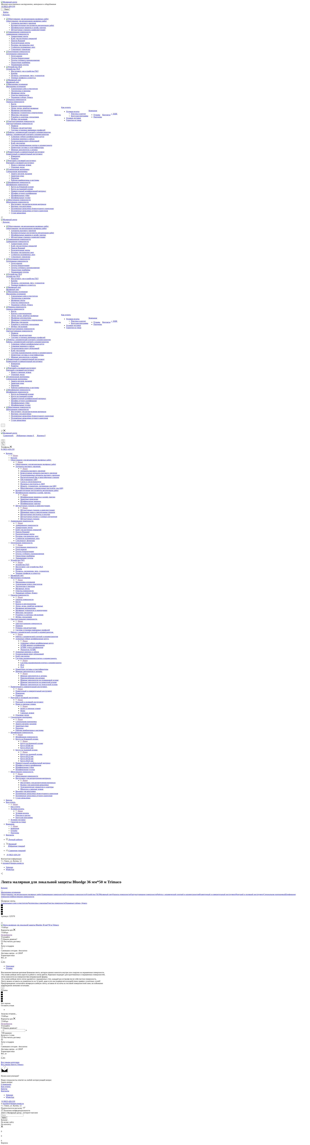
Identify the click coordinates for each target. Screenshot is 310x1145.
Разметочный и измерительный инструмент (34, 691)
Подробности (6, 935)
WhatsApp (10, 869)
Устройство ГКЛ (22, 565)
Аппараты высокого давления (32, 471)
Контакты (5, 1091)
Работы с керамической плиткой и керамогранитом (37, 636)
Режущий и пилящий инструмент (29, 702)
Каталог (14, 458)
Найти (4, 1118)
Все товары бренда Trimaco (12, 1064)
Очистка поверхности (56, 903)
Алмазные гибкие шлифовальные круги (37, 643)
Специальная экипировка (26, 722)
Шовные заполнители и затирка (33, 676)
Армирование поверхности (27, 525)
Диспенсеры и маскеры (37, 903)
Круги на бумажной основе (31, 743)
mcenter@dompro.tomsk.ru (13, 863)
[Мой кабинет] (2, 428)
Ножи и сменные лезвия (30, 708)
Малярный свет (106, 894)
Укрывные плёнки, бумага (76, 903)
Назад (15, 456)
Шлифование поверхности (27, 737)
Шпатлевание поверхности (27, 776)
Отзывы (9, 968)
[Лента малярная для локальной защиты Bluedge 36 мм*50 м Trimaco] (30, 925)
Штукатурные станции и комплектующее (37, 510)
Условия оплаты (22, 813)
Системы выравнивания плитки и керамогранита (40, 663)
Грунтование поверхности (26, 547)
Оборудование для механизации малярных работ (36, 464)
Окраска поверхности (25, 599)
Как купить (15, 807)
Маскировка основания (25, 582)
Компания (15, 828)
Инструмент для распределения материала (37, 783)
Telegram (9, 867)
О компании (6, 1084)
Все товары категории (10, 1062)
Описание (10, 966)
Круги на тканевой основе (31, 754)
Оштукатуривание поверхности (29, 623)
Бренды (4, 1089)
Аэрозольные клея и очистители (14, 903)
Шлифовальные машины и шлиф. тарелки (37, 497)
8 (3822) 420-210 (8, 6)
